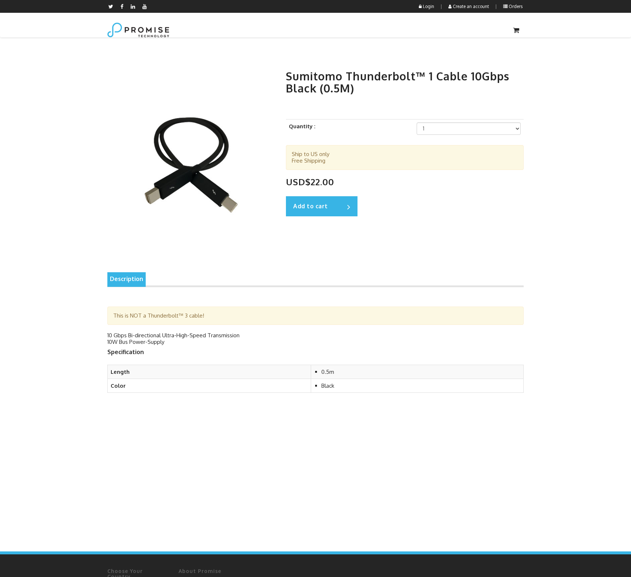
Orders (515, 6)
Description (126, 278)
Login (428, 6)
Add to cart (310, 206)
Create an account (470, 6)
